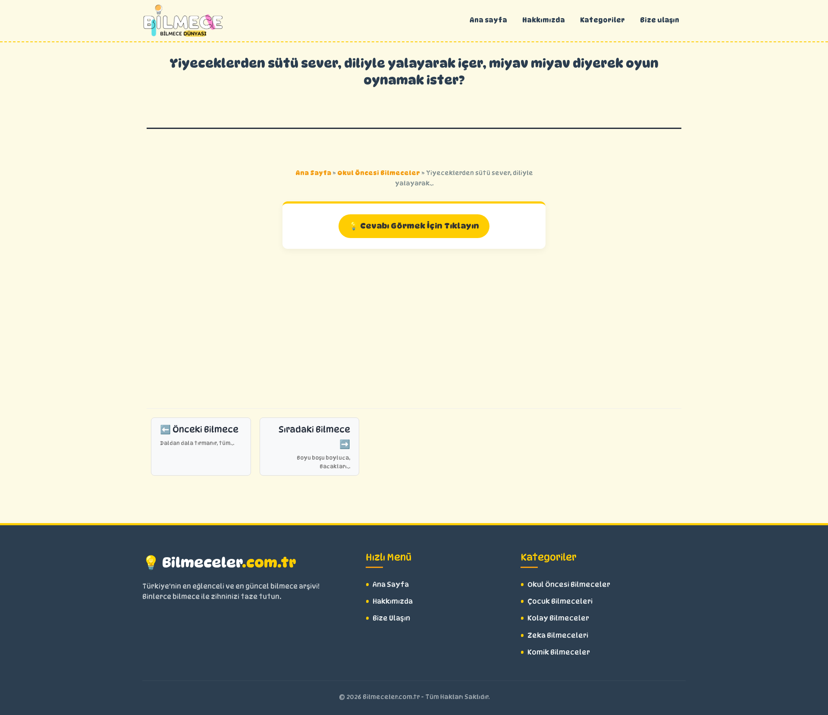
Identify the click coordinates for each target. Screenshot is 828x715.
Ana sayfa (488, 20)
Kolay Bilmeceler (558, 618)
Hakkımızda (543, 20)
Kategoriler (602, 20)
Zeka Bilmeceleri (557, 635)
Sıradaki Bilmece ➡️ (314, 447)
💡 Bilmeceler (219, 562)
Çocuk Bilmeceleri (560, 601)
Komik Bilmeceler (558, 652)
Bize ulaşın (659, 20)
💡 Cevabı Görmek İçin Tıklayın (414, 225)
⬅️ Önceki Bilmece (199, 435)
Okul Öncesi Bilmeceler (378, 172)
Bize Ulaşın (391, 618)
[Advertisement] (414, 326)
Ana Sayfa (313, 172)
